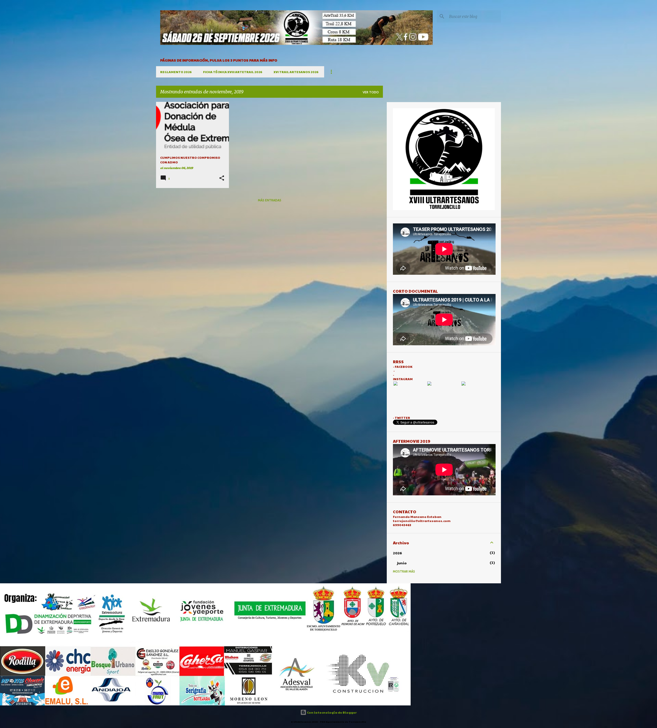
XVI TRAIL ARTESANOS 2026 (296, 72)
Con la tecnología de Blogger (331, 712)
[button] (222, 178)
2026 (397, 552)
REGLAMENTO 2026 (176, 72)
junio (402, 562)
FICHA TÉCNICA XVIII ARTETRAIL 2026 (232, 72)
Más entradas (269, 200)
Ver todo (371, 92)
